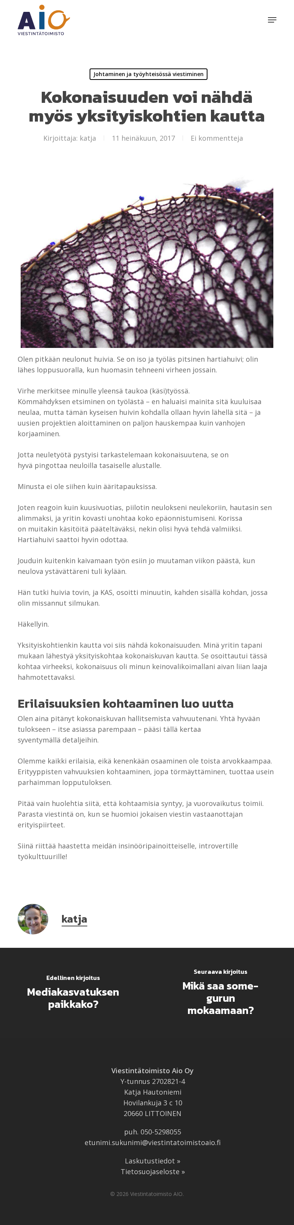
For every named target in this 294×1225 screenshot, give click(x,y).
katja (88, 138)
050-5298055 (160, 1131)
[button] (272, 20)
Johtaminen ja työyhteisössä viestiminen (148, 74)
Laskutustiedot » (152, 1160)
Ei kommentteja (217, 138)
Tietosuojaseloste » (153, 1171)
